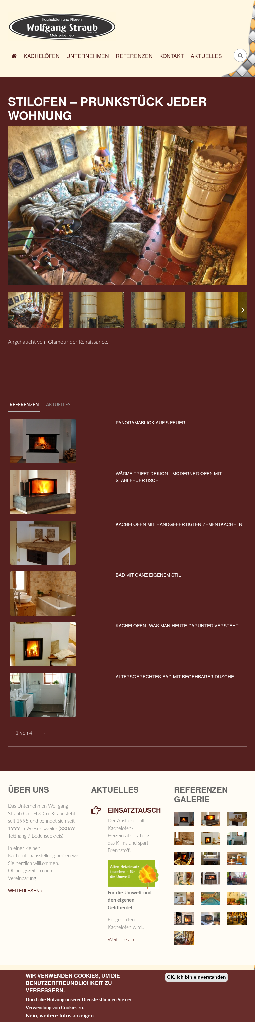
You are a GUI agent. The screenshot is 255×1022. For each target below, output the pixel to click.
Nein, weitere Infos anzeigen (60, 1015)
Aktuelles (206, 56)
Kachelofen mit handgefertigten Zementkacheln (179, 524)
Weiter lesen (121, 939)
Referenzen (134, 56)
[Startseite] (62, 26)
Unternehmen (87, 56)
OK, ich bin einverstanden (196, 977)
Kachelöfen (42, 56)
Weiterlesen (24, 890)
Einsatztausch (133, 810)
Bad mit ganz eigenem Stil (148, 574)
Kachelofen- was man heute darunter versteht (177, 625)
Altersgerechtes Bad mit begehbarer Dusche (175, 676)
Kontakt (171, 56)
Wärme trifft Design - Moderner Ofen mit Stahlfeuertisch (169, 476)
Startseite (14, 57)
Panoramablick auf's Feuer (150, 422)
